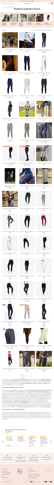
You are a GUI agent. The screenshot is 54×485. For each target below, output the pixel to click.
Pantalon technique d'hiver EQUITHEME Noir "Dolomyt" (44, 299)
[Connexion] (49, 3)
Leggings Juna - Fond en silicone (44, 118)
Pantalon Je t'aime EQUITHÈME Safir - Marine (44, 254)
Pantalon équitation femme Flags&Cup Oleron (44, 346)
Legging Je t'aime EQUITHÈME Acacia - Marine (27, 186)
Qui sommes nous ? (6, 474)
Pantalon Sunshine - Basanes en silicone (44, 73)
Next (52, 18)
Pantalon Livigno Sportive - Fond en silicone (44, 96)
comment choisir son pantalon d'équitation (29, 415)
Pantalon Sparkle (10, 140)
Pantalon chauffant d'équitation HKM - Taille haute (10, 322)
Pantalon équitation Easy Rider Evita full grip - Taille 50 (44, 50)
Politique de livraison (33, 477)
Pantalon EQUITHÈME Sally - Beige (44, 163)
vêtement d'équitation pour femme (24, 399)
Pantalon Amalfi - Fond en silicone (27, 95)
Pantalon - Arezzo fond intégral (10, 72)
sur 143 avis (7, 432)
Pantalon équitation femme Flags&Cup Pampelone (27, 346)
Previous (2, 18)
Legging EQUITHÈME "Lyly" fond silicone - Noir (10, 299)
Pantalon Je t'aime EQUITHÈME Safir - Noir (10, 276)
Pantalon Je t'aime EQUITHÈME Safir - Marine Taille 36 (10, 163)
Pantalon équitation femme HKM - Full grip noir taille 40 (27, 163)
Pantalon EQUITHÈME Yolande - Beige (44, 208)
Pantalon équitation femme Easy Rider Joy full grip (27, 369)
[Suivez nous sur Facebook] (47, 470)
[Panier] (51, 3)
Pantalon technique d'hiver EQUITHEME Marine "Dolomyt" (27, 299)
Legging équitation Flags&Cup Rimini (10, 368)
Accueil (3, 6)
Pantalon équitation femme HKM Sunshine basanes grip (27, 322)
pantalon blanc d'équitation (7, 416)
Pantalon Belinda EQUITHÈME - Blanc (10, 253)
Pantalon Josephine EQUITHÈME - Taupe (10, 231)
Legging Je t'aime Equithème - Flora (27, 49)
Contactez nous (5, 477)
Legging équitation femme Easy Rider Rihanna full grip (44, 369)
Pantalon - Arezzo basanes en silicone (26, 72)
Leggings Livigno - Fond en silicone (10, 118)
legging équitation (34, 395)
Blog (3, 476)
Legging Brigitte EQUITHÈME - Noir (27, 253)
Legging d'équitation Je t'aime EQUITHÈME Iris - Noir (10, 186)
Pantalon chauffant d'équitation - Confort (44, 322)
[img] (27, 431)
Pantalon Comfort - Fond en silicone (10, 95)
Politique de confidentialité (34, 474)
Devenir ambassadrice (6, 472)
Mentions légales (32, 470)
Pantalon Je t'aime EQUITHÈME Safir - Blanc (44, 276)
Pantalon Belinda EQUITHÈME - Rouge (44, 231)
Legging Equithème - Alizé (10, 49)
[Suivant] (31, 376)
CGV (29, 472)
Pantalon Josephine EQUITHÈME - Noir (27, 231)
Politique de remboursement (34, 476)
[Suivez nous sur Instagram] (50, 470)
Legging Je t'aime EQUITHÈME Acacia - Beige (44, 186)
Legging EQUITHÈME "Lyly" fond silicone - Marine (27, 276)
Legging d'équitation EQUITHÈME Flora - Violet (10, 209)
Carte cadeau (5, 470)
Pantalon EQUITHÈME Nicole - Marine (27, 208)
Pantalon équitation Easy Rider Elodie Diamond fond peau (10, 346)
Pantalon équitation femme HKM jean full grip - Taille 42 (44, 141)
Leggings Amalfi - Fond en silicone (27, 118)
